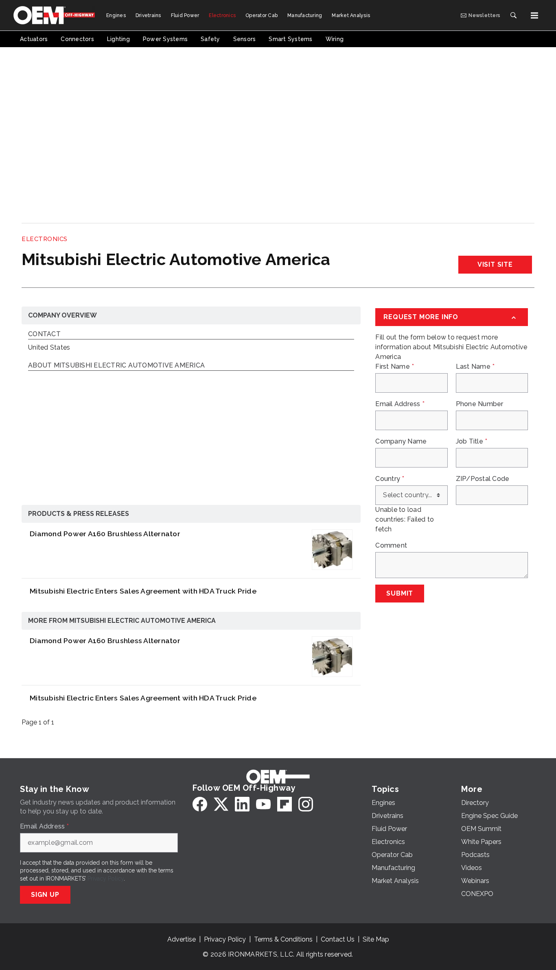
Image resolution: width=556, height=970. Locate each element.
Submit (399, 593)
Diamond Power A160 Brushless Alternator (105, 533)
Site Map (376, 939)
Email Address (400, 404)
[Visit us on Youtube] (263, 804)
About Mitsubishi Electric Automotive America (116, 365)
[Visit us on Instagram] (305, 804)
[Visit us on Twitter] (221, 804)
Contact (44, 334)
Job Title (472, 441)
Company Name (401, 441)
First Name (394, 366)
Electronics (45, 239)
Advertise (181, 939)
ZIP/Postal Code (483, 479)
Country (389, 479)
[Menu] (534, 15)
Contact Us (338, 939)
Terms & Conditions (283, 939)
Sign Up (45, 894)
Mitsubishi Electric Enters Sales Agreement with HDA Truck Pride (143, 591)
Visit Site (495, 264)
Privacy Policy (106, 878)
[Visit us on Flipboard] (284, 804)
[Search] (513, 15)
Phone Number (479, 404)
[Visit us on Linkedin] (242, 804)
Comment (391, 545)
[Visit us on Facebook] (200, 804)
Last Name (475, 366)
